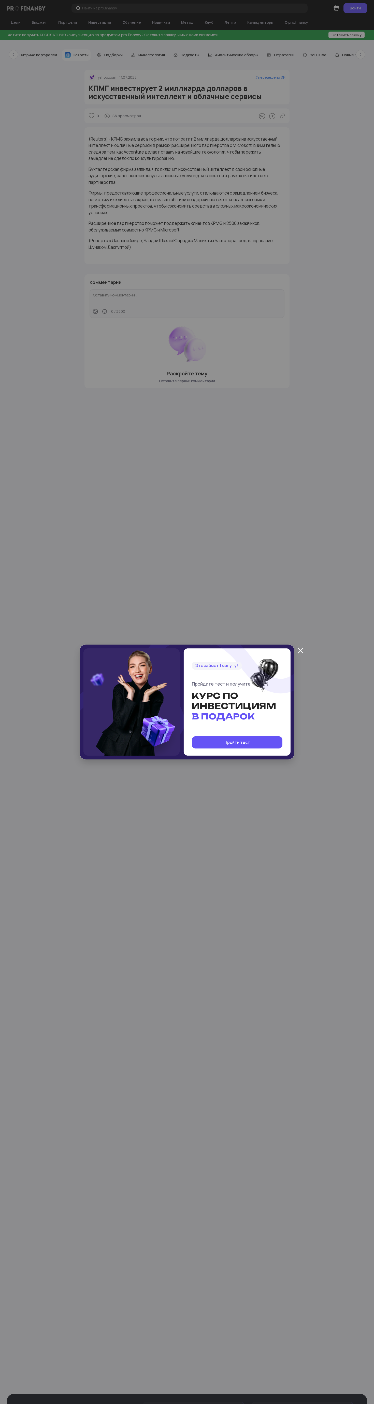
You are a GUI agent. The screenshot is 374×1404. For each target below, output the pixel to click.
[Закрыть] (300, 651)
